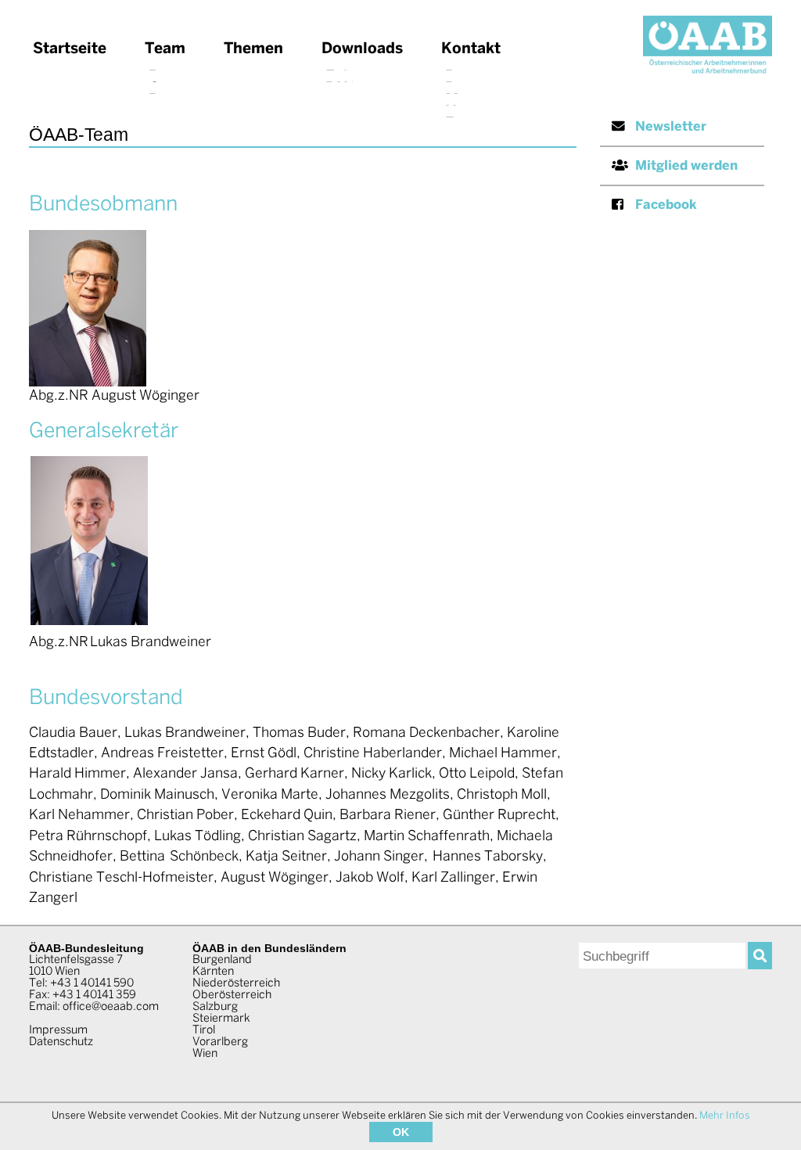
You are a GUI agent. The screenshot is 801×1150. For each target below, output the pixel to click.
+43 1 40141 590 (92, 983)
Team (165, 49)
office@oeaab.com (111, 1006)
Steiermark (221, 1018)
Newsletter (670, 127)
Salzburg (215, 1006)
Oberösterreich (231, 995)
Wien (204, 1053)
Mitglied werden (686, 166)
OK (401, 1132)
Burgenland (222, 959)
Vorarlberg (220, 1042)
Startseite (69, 49)
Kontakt (471, 49)
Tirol (203, 1030)
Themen (253, 49)
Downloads (362, 49)
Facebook (666, 205)
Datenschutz (61, 1042)
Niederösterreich (236, 983)
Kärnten (213, 971)
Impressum (58, 1030)
